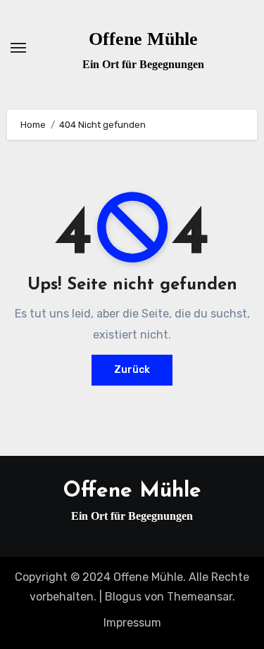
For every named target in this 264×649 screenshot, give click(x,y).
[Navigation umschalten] (18, 47)
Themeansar (199, 596)
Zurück (132, 370)
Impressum (132, 622)
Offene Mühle (143, 39)
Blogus (123, 596)
